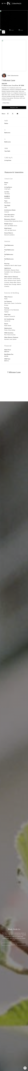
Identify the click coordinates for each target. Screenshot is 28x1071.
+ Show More (5, 102)
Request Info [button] (14, 107)
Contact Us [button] (14, 944)
